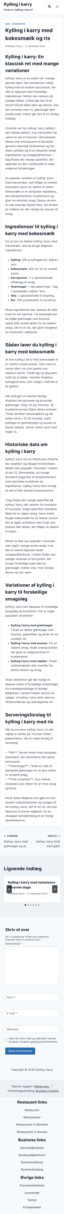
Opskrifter (18, 24)
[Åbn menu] (57, 6)
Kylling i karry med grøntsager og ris (16, 841)
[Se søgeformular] (49, 7)
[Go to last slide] (9, 889)
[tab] (25, 905)
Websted (13, 1029)
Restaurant (32, 1110)
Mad (7, 24)
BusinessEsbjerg (32, 1169)
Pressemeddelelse (32, 1185)
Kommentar (14, 943)
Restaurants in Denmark (32, 1124)
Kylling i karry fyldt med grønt (48, 841)
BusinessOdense (32, 1162)
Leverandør (32, 1192)
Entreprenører (32, 1207)
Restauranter (32, 1117)
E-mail (12, 1013)
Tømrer (32, 1200)
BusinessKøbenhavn (32, 1155)
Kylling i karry (15, 46)
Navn (11, 997)
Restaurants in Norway (32, 1132)
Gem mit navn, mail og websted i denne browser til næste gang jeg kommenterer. (33, 1040)
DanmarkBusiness (32, 1147)
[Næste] (54, 889)
